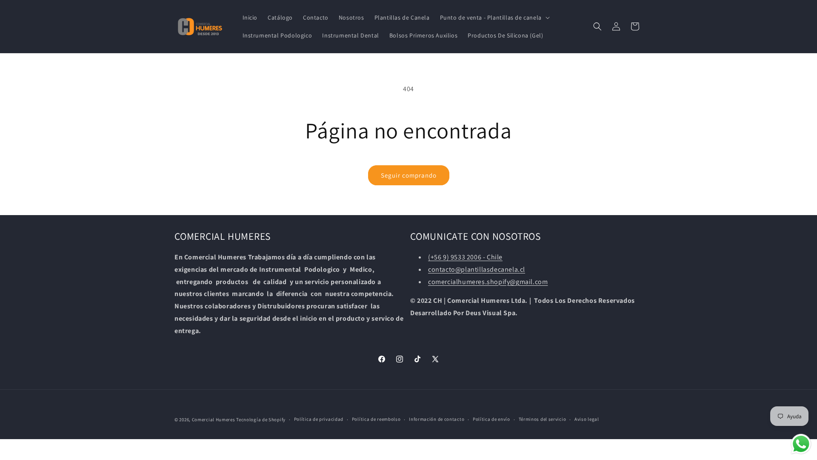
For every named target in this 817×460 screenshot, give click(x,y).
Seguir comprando (409, 175)
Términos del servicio (542, 419)
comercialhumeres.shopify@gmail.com (488, 281)
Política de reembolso (376, 419)
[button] (494, 17)
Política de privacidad (318, 419)
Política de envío (491, 419)
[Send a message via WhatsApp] (801, 444)
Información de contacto (436, 419)
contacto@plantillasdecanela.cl (476, 269)
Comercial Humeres (213, 420)
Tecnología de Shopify (261, 420)
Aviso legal (586, 419)
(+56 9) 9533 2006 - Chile (465, 257)
